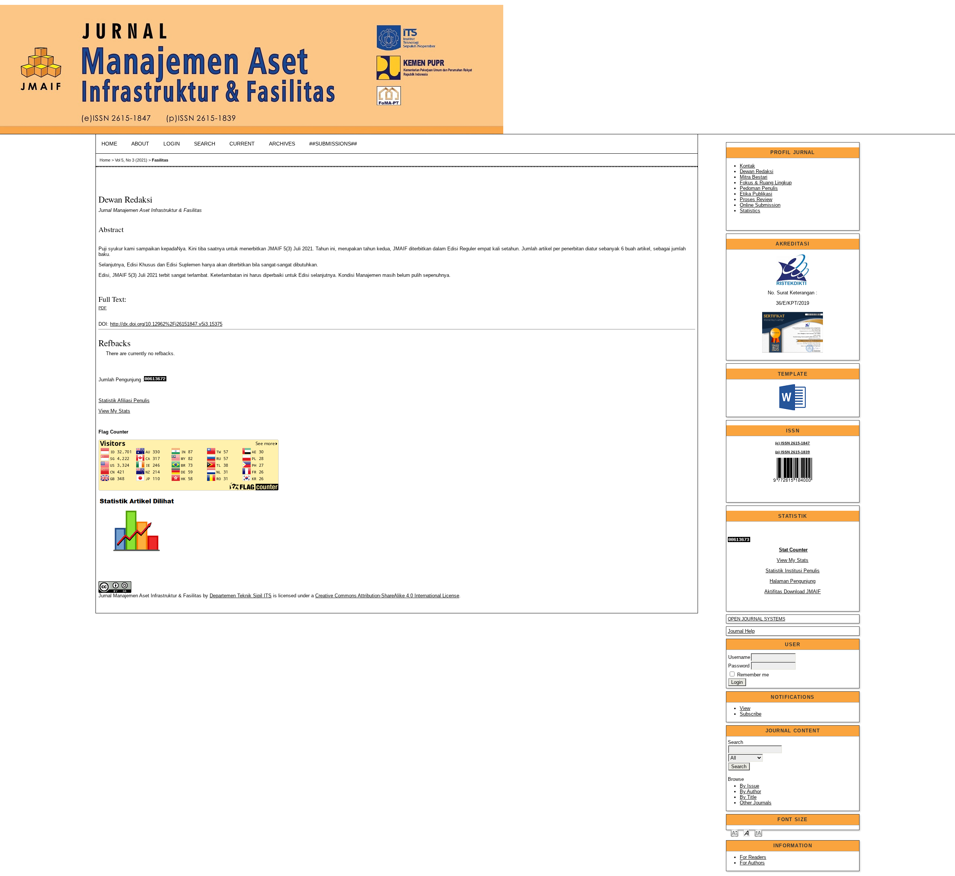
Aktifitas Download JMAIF (792, 591)
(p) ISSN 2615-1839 (792, 452)
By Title (748, 797)
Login (171, 144)
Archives (282, 144)
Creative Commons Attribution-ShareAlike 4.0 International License (387, 595)
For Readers (753, 857)
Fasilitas (160, 160)
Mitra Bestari (753, 177)
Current (242, 144)
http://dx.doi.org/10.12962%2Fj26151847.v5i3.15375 (166, 324)
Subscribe (750, 714)
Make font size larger (758, 832)
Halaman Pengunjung (792, 581)
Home (109, 144)
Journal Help (741, 631)
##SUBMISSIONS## (333, 144)
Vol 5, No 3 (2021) (131, 160)
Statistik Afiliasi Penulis (124, 400)
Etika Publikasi (756, 194)
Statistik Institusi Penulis (792, 570)
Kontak (747, 166)
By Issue (749, 786)
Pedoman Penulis (759, 188)
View (745, 708)
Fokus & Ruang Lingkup (766, 182)
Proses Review (756, 199)
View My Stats (792, 560)
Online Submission (760, 205)
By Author (750, 791)
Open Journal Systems (756, 619)
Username (739, 657)
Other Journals (755, 802)
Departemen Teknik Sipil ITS (241, 595)
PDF (102, 308)
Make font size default (746, 832)
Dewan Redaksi (756, 171)
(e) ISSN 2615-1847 (792, 443)
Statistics (750, 210)
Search (204, 144)
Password (738, 666)
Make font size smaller (734, 832)
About (140, 144)
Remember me (753, 675)
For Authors (752, 863)
